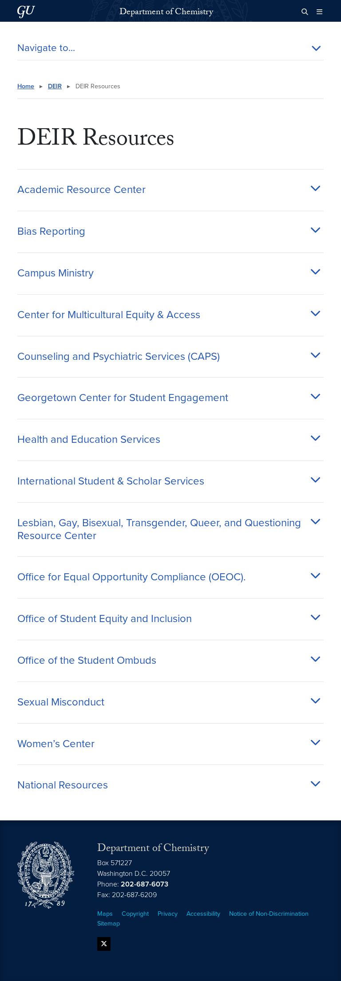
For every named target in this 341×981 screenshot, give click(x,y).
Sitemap (108, 923)
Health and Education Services (88, 439)
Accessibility (203, 914)
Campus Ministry (55, 273)
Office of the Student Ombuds (86, 660)
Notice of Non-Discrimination (269, 914)
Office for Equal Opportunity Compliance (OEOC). (131, 577)
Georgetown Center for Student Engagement (122, 398)
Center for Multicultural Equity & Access (108, 315)
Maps (105, 914)
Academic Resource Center (81, 190)
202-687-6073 (144, 884)
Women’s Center (56, 744)
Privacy (168, 914)
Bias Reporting (51, 231)
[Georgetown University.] (26, 11)
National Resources (62, 785)
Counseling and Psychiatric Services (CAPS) (118, 357)
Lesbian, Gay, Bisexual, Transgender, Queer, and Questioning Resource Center (159, 529)
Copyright (135, 914)
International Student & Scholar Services (110, 481)
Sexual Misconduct (60, 702)
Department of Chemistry (166, 13)
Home (25, 86)
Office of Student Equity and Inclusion (104, 619)
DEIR (55, 86)
